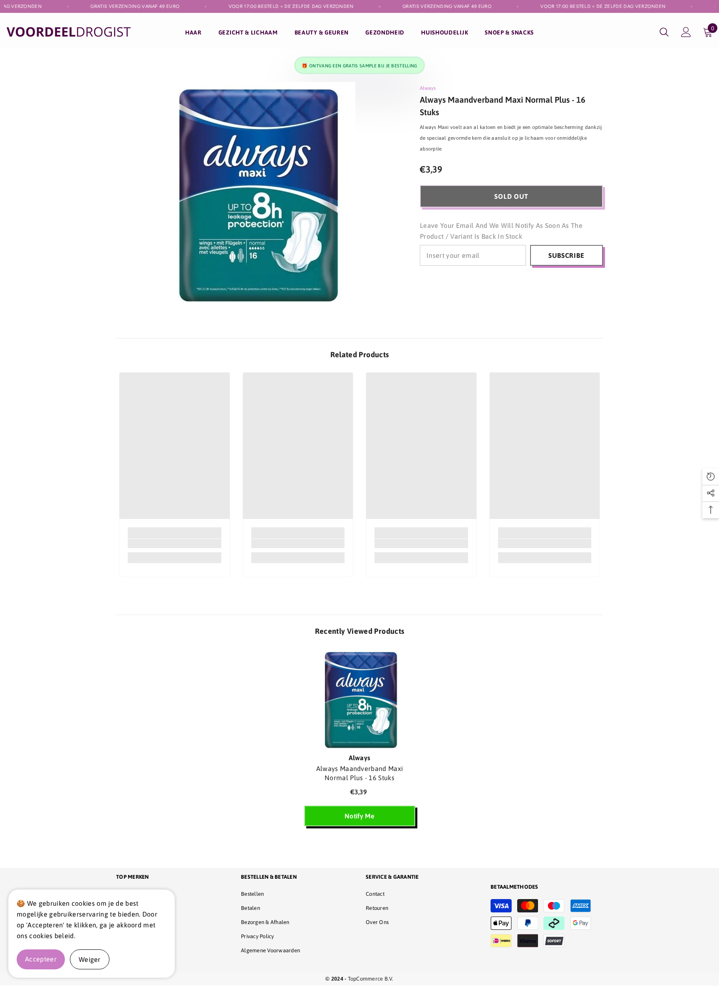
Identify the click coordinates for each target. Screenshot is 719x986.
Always (428, 88)
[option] (359, 742)
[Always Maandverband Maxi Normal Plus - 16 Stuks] (359, 699)
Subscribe (566, 255)
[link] (174, 543)
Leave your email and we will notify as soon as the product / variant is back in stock (501, 231)
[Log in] (686, 32)
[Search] (664, 31)
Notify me (359, 816)
